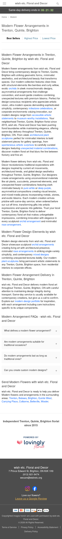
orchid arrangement (30, 221)
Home (4, 16)
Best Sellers (13, 38)
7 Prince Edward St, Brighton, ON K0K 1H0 (31, 471)
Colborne (24, 401)
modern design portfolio (27, 301)
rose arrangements (23, 251)
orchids (13, 88)
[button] (55, 531)
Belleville (35, 401)
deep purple (44, 188)
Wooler (44, 401)
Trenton (13, 398)
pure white (29, 188)
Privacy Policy (27, 527)
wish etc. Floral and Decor (31, 3)
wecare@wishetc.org (31, 477)
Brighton (32, 398)
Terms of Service (9, 527)
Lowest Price (49, 38)
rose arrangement (11, 224)
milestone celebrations (41, 108)
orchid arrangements (43, 244)
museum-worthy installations (32, 118)
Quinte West (45, 398)
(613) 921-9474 (31, 474)
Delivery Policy (31, 531)
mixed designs (41, 254)
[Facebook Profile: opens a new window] (34, 488)
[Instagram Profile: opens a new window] (27, 488)
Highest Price (31, 38)
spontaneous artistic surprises (18, 144)
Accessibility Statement (48, 527)
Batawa (23, 398)
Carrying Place (10, 401)
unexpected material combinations (39, 148)
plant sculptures (10, 261)
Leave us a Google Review (31, 498)
